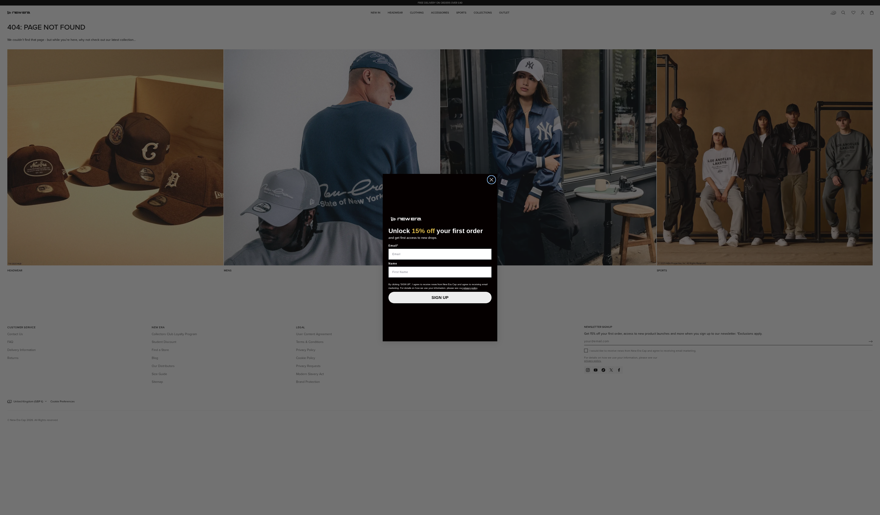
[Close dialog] (491, 180)
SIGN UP (440, 297)
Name (392, 263)
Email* (393, 245)
